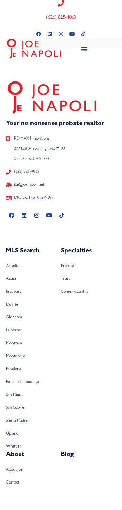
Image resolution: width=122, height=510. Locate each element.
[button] (84, 49)
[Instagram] (61, 34)
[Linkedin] (50, 34)
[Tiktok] (83, 34)
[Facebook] (38, 34)
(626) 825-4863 (61, 17)
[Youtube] (72, 34)
